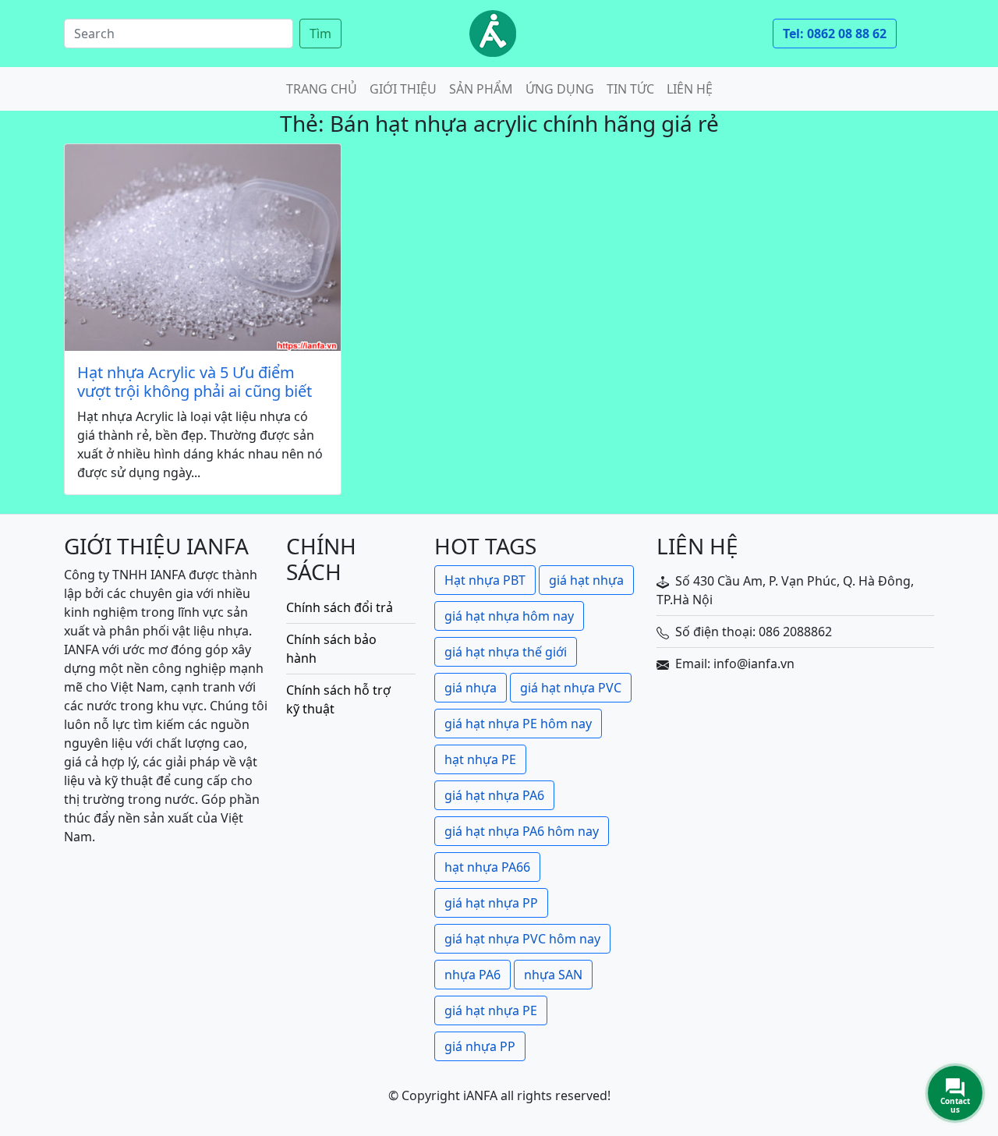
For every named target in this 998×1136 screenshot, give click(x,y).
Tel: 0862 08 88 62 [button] (835, 33)
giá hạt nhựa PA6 (494, 795)
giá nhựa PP (479, 1046)
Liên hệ (690, 88)
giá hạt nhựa (586, 580)
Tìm (320, 33)
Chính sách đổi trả (339, 607)
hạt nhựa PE (480, 759)
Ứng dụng (560, 88)
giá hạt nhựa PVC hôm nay (522, 938)
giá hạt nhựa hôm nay (509, 616)
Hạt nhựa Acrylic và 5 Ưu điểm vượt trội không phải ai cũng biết (194, 382)
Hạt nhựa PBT (485, 580)
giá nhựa (470, 687)
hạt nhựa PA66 (487, 867)
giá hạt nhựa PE (490, 1010)
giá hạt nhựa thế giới (505, 651)
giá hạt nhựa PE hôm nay (518, 723)
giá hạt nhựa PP (491, 902)
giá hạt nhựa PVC (570, 687)
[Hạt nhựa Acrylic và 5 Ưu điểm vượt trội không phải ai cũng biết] (203, 247)
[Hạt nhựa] (492, 33)
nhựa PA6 (472, 974)
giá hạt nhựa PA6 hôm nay (521, 831)
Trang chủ (321, 88)
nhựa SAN (553, 974)
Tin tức (630, 88)
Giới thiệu (403, 88)
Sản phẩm (481, 88)
